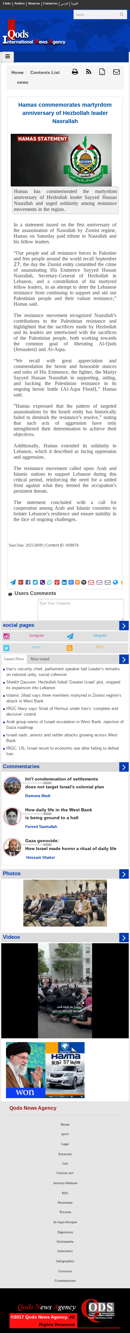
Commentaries (65, 1281)
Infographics (65, 1261)
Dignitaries (65, 1232)
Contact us (50, 3)
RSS (99, 647)
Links (7, 3)
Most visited (40, 659)
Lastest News (14, 659)
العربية (74, 3)
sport (65, 1134)
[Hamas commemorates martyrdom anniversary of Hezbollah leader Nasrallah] (61, 160)
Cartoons (65, 1271)
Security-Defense (65, 1183)
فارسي (64, 3)
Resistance (65, 1202)
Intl (65, 1163)
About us (34, 3)
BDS (65, 1193)
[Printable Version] (75, 72)
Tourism (65, 1212)
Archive (19, 3)
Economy (65, 1154)
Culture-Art (65, 1173)
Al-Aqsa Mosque (65, 1222)
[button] (116, 72)
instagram (36, 635)
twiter (36, 647)
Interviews (65, 1251)
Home (17, 72)
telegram (100, 635)
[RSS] (88, 72)
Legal (65, 1144)
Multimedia (65, 1242)
